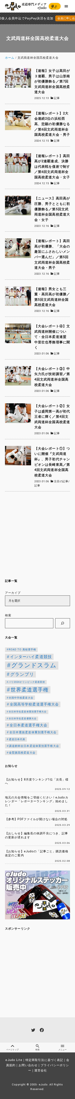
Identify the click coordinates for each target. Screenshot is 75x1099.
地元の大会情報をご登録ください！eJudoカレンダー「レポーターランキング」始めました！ (36, 801)
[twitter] (33, 1030)
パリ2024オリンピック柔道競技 (27, 682)
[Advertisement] (37, 534)
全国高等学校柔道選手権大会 (34, 704)
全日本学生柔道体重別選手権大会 (28, 711)
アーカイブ (13, 593)
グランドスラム (34, 665)
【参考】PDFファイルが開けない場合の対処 (36, 819)
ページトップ (12, 1049)
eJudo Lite (13, 1060)
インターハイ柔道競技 (31, 656)
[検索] (62, 623)
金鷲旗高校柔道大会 (22, 752)
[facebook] (42, 1030)
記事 (57, 98)
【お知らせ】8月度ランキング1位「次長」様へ (37, 781)
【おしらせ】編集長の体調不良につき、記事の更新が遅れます (36, 835)
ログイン (54, 7)
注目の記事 (61, 481)
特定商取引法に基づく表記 (44, 1060)
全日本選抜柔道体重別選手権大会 (33, 732)
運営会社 (40, 1070)
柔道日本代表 (17, 739)
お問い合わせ (28, 1065)
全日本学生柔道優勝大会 (22, 718)
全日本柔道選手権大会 (28, 725)
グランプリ (22, 674)
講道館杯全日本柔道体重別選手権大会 (34, 745)
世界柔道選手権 (30, 690)
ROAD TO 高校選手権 (22, 649)
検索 (8, 615)
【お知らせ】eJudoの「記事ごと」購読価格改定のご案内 (36, 853)
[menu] (66, 6)
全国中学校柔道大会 (21, 697)
